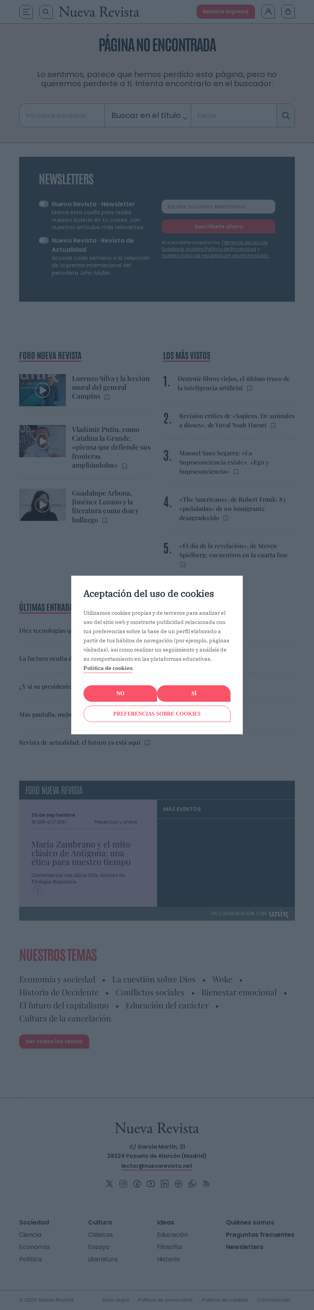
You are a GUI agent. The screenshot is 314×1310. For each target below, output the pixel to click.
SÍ (193, 693)
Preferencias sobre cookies (157, 714)
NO (120, 693)
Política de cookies (107, 668)
